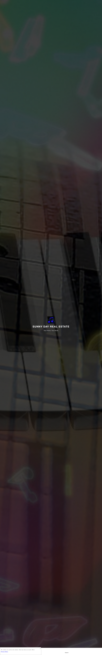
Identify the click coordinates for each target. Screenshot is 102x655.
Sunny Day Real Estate (51, 326)
